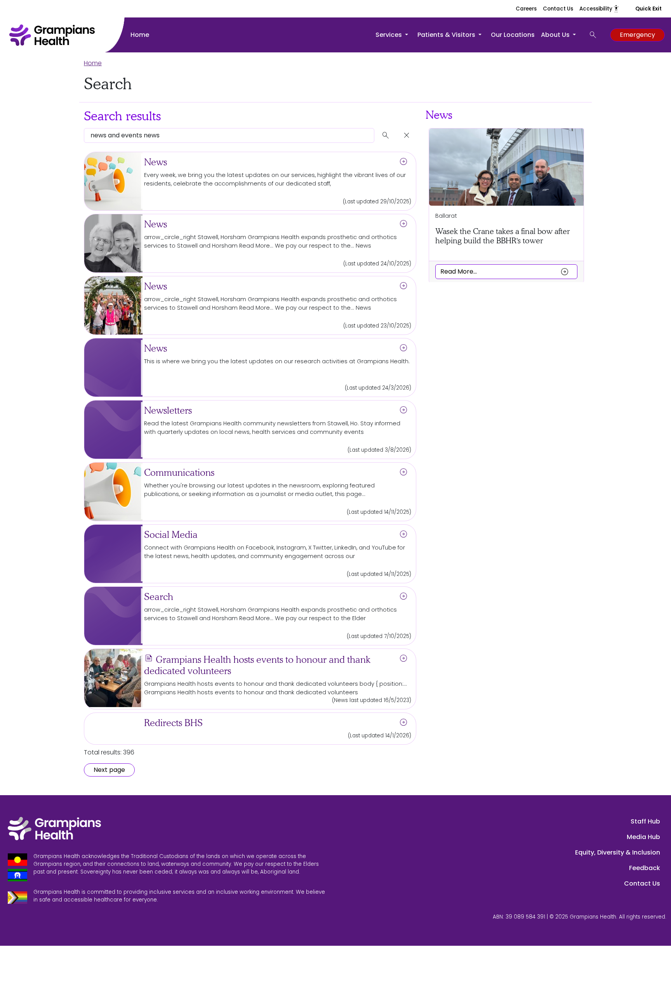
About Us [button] (556, 34)
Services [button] (389, 34)
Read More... (504, 271)
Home (139, 34)
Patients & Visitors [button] (447, 34)
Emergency (637, 34)
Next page (109, 769)
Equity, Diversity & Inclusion (617, 852)
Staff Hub (645, 821)
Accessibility (599, 8)
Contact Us (558, 8)
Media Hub (643, 836)
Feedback (644, 867)
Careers (526, 8)
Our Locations (513, 34)
